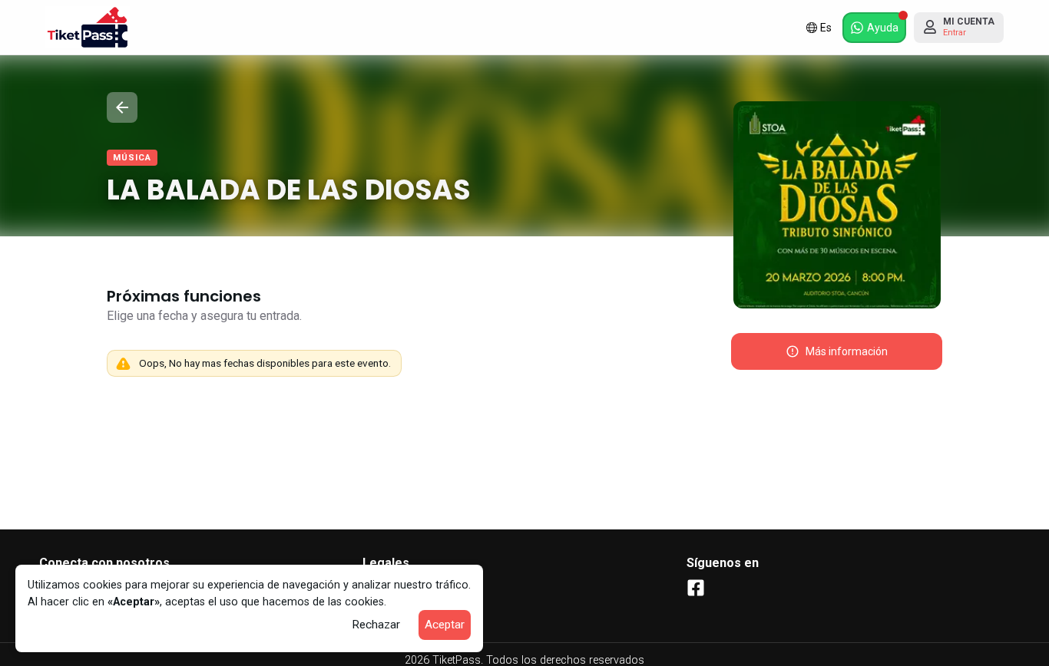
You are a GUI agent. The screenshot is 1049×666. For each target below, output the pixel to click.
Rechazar (376, 624)
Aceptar (445, 624)
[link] (87, 27)
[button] (874, 27)
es (826, 27)
